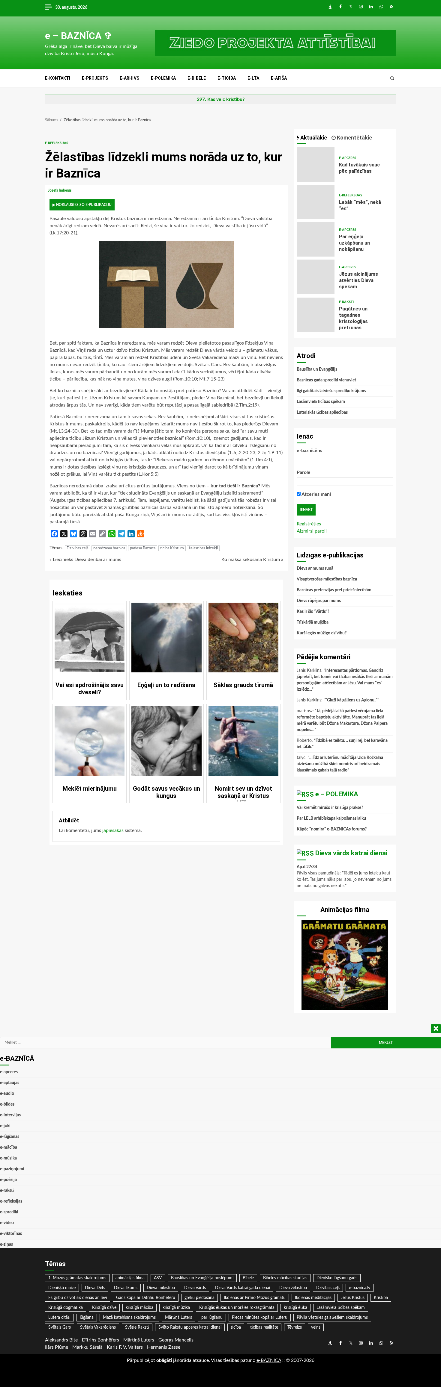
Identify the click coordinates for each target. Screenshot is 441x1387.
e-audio (7, 1094)
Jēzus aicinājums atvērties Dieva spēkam (315, 277)
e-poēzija (8, 1180)
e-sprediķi (9, 1212)
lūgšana (87, 1317)
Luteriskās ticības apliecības (322, 412)
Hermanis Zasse (163, 1347)
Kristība (381, 1298)
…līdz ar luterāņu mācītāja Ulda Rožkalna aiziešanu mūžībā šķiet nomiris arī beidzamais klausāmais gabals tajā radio (340, 764)
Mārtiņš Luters (178, 1317)
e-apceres (347, 158)
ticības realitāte (264, 1327)
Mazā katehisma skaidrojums (129, 1317)
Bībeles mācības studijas (285, 1278)
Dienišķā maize (62, 1288)
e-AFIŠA (279, 78)
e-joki (5, 1126)
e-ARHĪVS (129, 78)
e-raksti (346, 302)
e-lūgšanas (9, 1137)
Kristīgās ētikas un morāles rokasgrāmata (236, 1308)
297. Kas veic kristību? (220, 99)
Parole (303, 472)
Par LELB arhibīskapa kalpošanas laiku (331, 818)
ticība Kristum (172, 548)
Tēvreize (294, 1327)
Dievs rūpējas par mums (319, 601)
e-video (7, 1223)
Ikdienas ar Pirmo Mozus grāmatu (255, 1298)
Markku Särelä (87, 1347)
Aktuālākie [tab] (313, 137)
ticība (236, 1327)
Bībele (248, 1278)
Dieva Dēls (95, 1288)
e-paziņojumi (12, 1169)
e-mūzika (8, 1158)
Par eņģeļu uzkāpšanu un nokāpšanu (315, 239)
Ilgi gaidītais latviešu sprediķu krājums (331, 391)
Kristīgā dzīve (104, 1308)
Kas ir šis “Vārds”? (313, 612)
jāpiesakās (113, 830)
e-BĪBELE (197, 78)
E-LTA (253, 78)
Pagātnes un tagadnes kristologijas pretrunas (315, 315)
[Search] (392, 78)
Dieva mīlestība (161, 1288)
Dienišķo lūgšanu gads (336, 1278)
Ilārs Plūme (56, 1347)
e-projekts (95, 78)
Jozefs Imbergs (60, 190)
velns (315, 1327)
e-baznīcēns (309, 450)
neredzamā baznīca (109, 548)
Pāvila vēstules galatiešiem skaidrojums (332, 1317)
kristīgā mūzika (176, 1308)
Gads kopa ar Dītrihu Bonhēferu (145, 1298)
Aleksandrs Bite (61, 1340)
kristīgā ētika (295, 1308)
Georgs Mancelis (176, 1340)
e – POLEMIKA (336, 794)
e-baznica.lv (359, 1288)
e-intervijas (10, 1115)
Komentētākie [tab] (354, 137)
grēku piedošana (199, 1298)
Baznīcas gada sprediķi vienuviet (326, 380)
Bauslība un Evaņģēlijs (317, 369)
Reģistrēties (309, 524)
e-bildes (7, 1104)
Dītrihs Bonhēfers (100, 1340)
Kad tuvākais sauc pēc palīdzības (315, 164)
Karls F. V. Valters (125, 1347)
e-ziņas (6, 1244)
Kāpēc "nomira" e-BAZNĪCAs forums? (332, 829)
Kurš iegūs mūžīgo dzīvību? (321, 633)
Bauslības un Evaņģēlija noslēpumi (202, 1278)
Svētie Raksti (137, 1327)
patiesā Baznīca (142, 548)
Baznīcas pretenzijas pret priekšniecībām (334, 590)
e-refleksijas (56, 143)
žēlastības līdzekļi (203, 548)
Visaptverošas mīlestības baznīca (327, 579)
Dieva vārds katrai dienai (351, 853)
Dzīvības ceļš (77, 548)
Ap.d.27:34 (307, 867)
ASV (158, 1278)
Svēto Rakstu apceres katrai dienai (189, 1327)
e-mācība (8, 1147)
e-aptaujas (9, 1083)
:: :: (269, 1360)
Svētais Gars (59, 1327)
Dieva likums (125, 1288)
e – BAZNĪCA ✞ (78, 35)
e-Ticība (227, 78)
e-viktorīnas (11, 1234)
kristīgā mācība (139, 1308)
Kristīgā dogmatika (65, 1308)
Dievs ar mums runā (315, 568)
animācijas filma (130, 1278)
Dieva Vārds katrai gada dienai (242, 1288)
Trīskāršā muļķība (312, 622)
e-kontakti (57, 78)
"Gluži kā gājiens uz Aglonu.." (351, 700)
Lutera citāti (59, 1317)
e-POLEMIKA (163, 78)
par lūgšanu (212, 1317)
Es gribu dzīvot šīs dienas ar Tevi (77, 1298)
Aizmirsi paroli (312, 531)
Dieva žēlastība (293, 1288)
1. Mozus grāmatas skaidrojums (77, 1278)
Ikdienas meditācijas (313, 1298)
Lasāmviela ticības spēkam (321, 402)
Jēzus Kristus (352, 1298)
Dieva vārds (195, 1288)
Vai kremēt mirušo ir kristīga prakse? (330, 808)
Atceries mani (316, 494)
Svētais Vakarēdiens (98, 1327)
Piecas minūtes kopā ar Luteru (259, 1317)
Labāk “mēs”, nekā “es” (315, 202)
